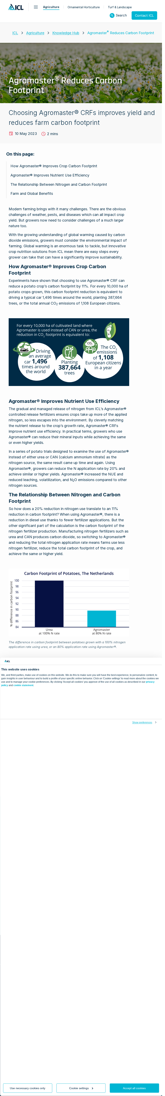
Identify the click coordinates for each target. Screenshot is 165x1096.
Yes (45, 1073)
